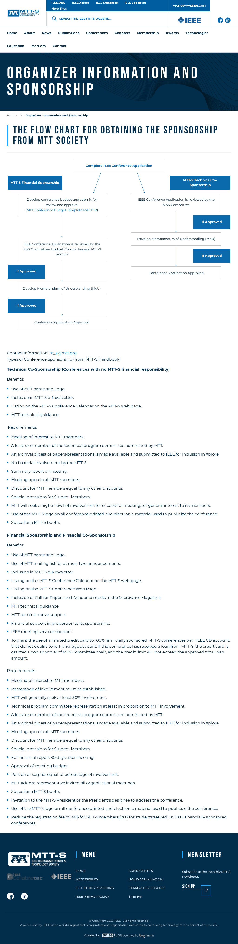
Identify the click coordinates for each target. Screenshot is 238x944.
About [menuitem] (29, 33)
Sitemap (135, 896)
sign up (188, 886)
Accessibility (87, 879)
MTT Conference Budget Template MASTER (62, 210)
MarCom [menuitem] (38, 46)
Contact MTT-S (141, 871)
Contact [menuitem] (59, 46)
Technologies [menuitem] (197, 33)
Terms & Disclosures (147, 888)
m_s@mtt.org (63, 353)
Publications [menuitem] (68, 33)
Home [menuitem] (12, 33)
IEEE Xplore (80, 2)
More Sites (59, 8)
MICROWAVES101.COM (189, 5)
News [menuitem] (46, 33)
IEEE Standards (107, 2)
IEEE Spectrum (135, 2)
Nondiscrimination (146, 879)
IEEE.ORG (58, 2)
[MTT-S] (23, 13)
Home (12, 115)
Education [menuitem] (15, 46)
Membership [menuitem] (148, 33)
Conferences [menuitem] (97, 33)
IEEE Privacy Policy (92, 896)
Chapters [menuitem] (122, 33)
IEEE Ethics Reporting (95, 888)
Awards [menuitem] (172, 33)
